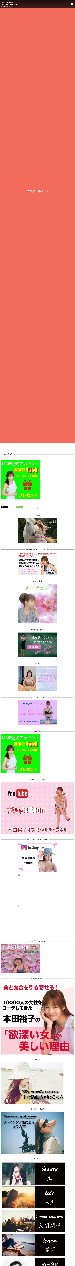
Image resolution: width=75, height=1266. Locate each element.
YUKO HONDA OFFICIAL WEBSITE (9, 3)
